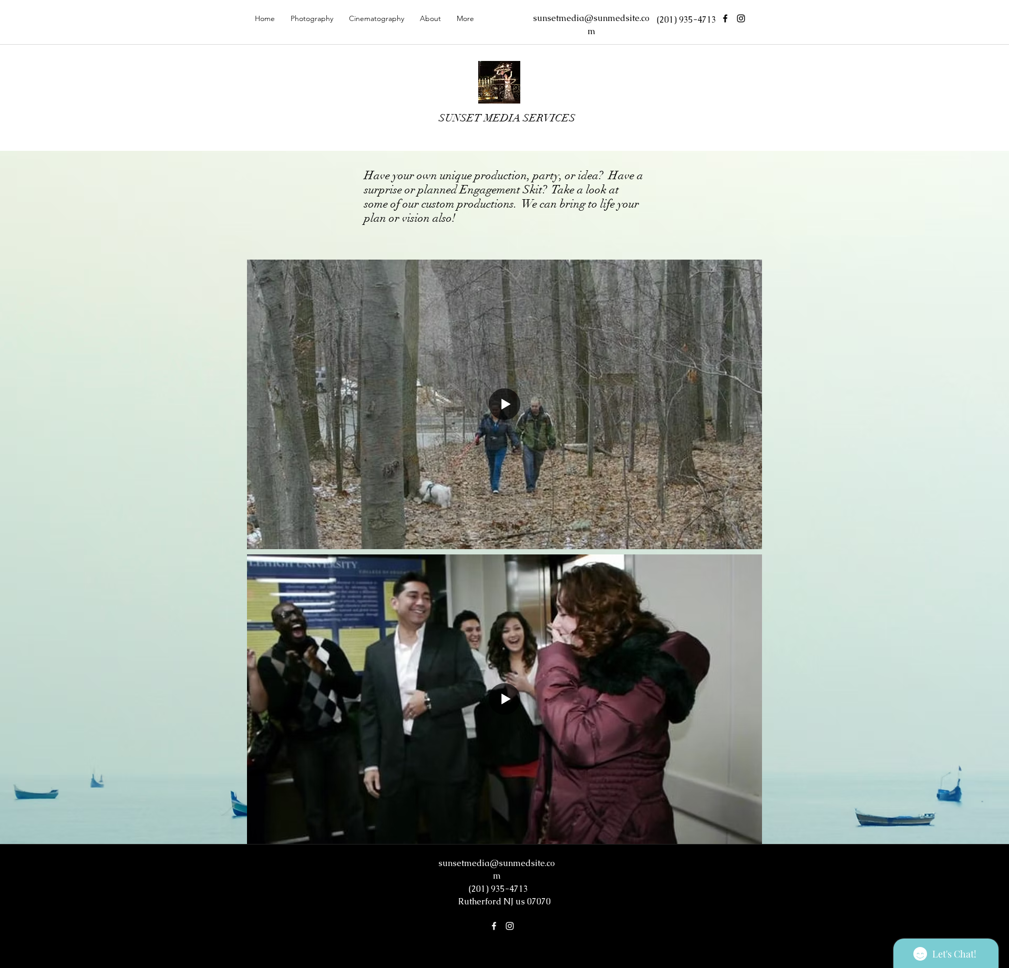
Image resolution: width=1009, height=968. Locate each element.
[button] (312, 18)
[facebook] (725, 18)
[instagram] (741, 18)
